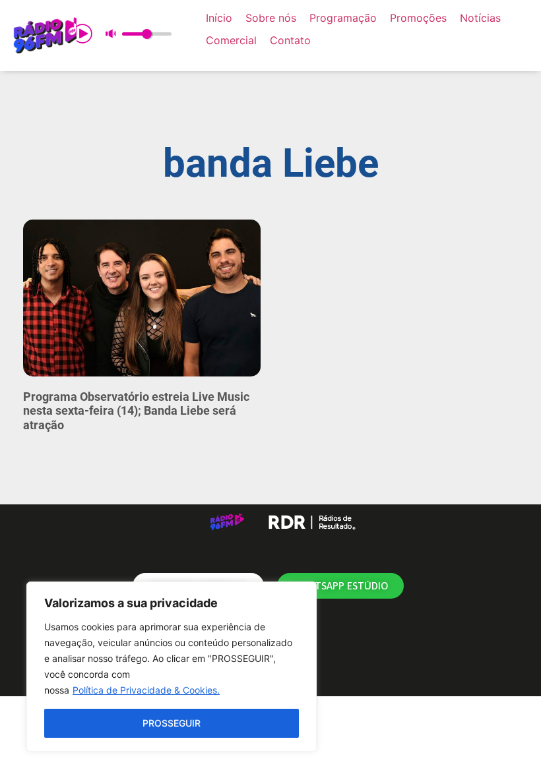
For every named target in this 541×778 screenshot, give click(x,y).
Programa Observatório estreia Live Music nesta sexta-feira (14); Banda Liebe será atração (136, 411)
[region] (171, 667)
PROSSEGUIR (172, 723)
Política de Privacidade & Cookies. (146, 690)
